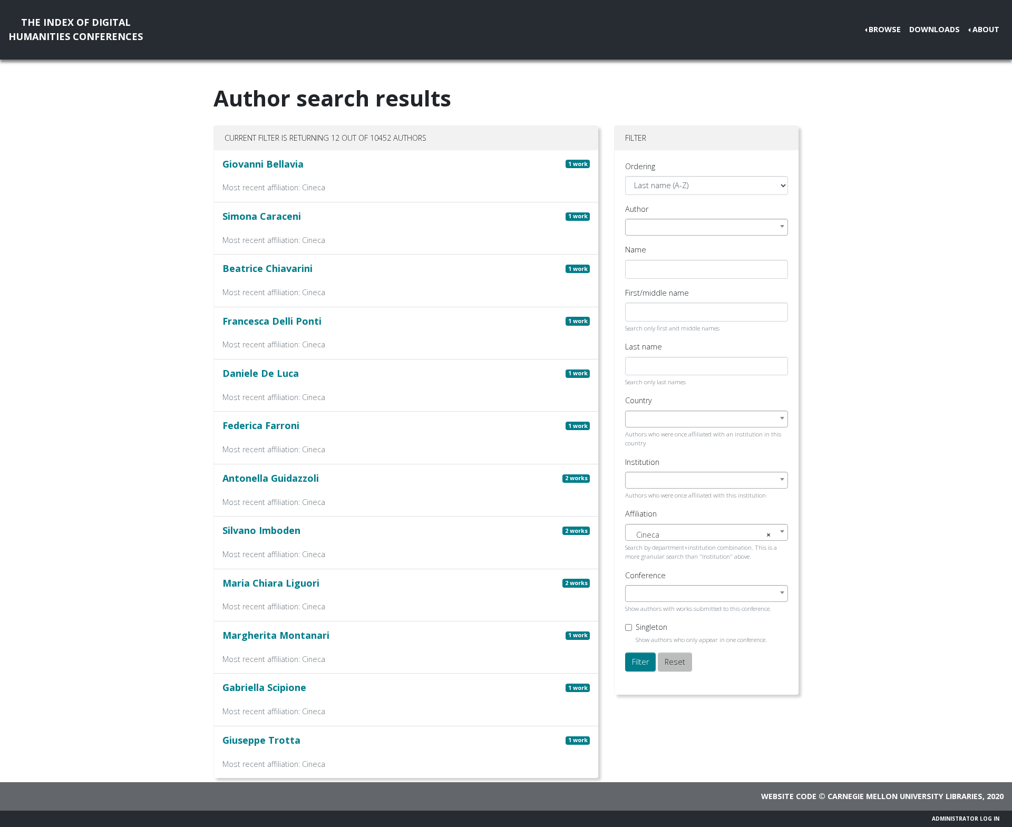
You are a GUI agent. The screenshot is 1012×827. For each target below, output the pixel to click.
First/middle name (657, 293)
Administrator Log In (965, 818)
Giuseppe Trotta (261, 740)
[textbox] (706, 535)
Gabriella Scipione (264, 687)
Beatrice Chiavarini (267, 268)
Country (638, 400)
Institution (642, 462)
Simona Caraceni (261, 216)
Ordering (640, 166)
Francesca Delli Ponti (272, 321)
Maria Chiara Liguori (270, 583)
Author (636, 209)
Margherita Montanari (275, 635)
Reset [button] (675, 662)
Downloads (934, 29)
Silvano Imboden (261, 530)
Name (635, 250)
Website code (788, 796)
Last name (643, 347)
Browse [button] (885, 29)
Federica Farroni (260, 425)
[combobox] (706, 227)
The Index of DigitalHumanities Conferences (75, 29)
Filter (640, 662)
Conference (645, 575)
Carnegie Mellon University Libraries (905, 796)
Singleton (651, 627)
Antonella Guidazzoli (270, 478)
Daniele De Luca (260, 373)
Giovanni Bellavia (263, 164)
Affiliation (641, 514)
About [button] (985, 29)
